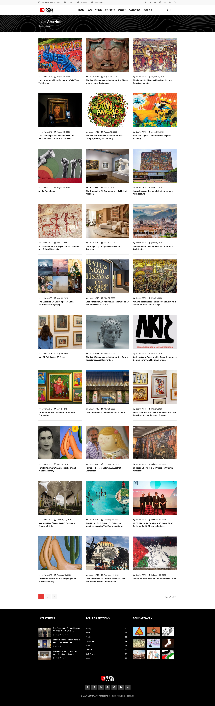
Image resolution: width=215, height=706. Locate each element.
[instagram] (175, 2)
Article (106, 637)
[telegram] (160, 2)
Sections (147, 10)
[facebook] (145, 2)
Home (81, 10)
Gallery (122, 10)
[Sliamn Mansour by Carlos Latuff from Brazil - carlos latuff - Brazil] (153, 654)
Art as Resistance (46, 191)
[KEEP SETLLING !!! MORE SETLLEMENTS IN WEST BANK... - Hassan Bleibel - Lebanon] (168, 654)
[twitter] (150, 2)
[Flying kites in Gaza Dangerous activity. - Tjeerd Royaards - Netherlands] (139, 643)
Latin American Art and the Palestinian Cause (154, 579)
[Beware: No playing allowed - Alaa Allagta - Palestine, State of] (139, 631)
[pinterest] (165, 2)
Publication (134, 10)
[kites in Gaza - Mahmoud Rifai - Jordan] (153, 631)
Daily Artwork (106, 654)
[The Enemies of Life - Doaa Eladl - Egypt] (153, 643)
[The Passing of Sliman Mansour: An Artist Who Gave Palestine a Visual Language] (44, 632)
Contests (110, 10)
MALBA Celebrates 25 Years (51, 357)
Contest (106, 650)
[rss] (170, 2)
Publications (106, 641)
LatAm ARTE (47, 76)
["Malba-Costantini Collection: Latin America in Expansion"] (44, 655)
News (89, 10)
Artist (106, 633)
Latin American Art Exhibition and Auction (105, 412)
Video (106, 658)
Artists (98, 10)
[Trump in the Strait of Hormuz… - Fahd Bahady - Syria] (168, 643)
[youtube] (155, 2)
